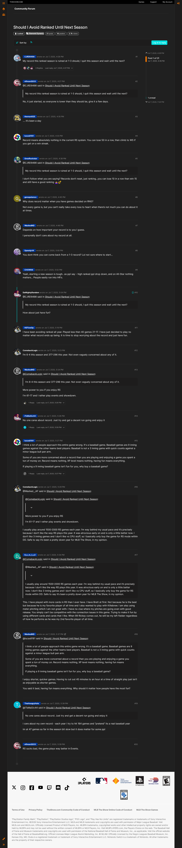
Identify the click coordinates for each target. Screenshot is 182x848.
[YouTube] (40, 787)
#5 (136, 158)
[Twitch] (49, 787)
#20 (136, 744)
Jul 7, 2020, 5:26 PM (56, 416)
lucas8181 (29, 136)
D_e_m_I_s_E (30, 555)
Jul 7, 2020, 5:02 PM (53, 270)
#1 (137, 56)
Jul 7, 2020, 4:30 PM (55, 116)
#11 (136, 328)
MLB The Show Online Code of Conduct (113, 810)
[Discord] (58, 787)
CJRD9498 (29, 56)
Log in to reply (159, 42)
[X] (14, 787)
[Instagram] (23, 787)
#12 (136, 350)
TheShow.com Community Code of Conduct (68, 810)
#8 (136, 250)
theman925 (29, 116)
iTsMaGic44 (30, 416)
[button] (3, 839)
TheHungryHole (31, 703)
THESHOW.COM (16, 2)
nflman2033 (30, 81)
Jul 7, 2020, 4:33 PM (54, 136)
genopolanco (30, 197)
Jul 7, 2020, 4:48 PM (54, 225)
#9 (136, 270)
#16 (136, 487)
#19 (136, 703)
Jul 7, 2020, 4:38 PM (57, 158)
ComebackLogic (30, 350)
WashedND (29, 225)
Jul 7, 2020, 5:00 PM (54, 250)
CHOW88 (28, 270)
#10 (136, 292)
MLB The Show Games (147, 810)
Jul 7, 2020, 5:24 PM (54, 370)
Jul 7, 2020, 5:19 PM (53, 328)
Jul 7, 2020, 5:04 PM (57, 292)
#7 (137, 225)
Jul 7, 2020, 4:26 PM (55, 56)
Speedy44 (29, 250)
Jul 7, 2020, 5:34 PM (55, 555)
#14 (136, 416)
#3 (136, 116)
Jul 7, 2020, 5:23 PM (56, 350)
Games (141, 2)
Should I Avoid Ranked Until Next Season (67, 85)
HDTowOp (29, 328)
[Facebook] (31, 787)
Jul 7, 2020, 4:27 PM (56, 81)
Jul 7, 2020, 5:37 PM (54, 634)
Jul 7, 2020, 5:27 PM (54, 440)
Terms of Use (18, 810)
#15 (136, 440)
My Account (167, 2)
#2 (136, 81)
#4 (136, 136)
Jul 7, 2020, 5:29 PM (56, 487)
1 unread (151, 98)
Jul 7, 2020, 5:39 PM (59, 703)
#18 (136, 634)
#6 (136, 197)
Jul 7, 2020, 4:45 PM (56, 197)
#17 (136, 555)
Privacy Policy (35, 810)
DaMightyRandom (31, 292)
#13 (136, 370)
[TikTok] (67, 787)
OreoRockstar (30, 158)
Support (153, 2)
